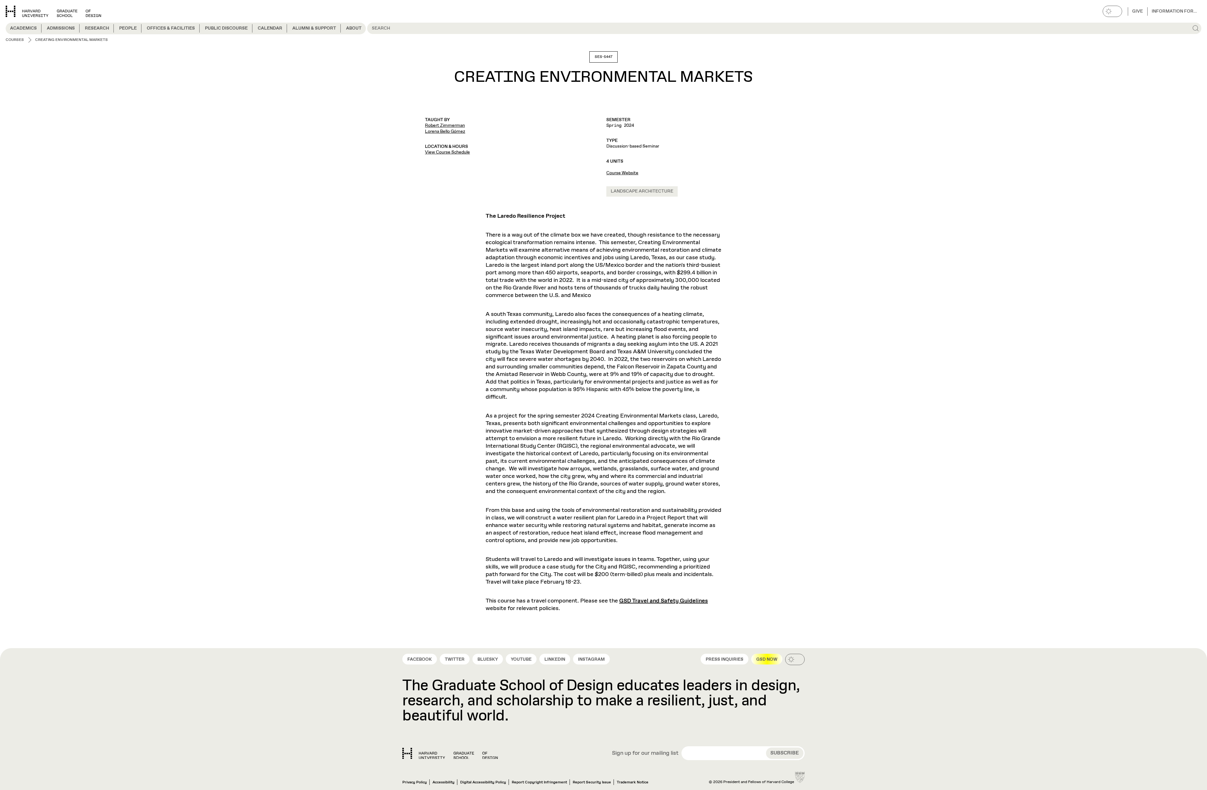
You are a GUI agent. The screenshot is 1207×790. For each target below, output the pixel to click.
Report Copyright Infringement (539, 782)
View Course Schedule (447, 152)
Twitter (455, 659)
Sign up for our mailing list (645, 753)
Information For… (1174, 11)
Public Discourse (226, 28)
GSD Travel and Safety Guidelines (663, 601)
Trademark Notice (632, 782)
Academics (23, 28)
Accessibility (444, 782)
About (353, 28)
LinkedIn (554, 659)
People (128, 28)
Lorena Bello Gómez (445, 131)
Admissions (61, 28)
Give (1137, 11)
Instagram (591, 659)
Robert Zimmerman (445, 125)
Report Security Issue (592, 782)
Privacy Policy (414, 782)
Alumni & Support (314, 28)
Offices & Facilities (171, 28)
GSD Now (766, 659)
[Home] (450, 753)
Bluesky (487, 659)
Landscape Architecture (642, 191)
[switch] (1112, 11)
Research (97, 28)
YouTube (521, 659)
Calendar (270, 28)
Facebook (419, 659)
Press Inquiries (724, 659)
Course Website (622, 173)
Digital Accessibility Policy (483, 782)
